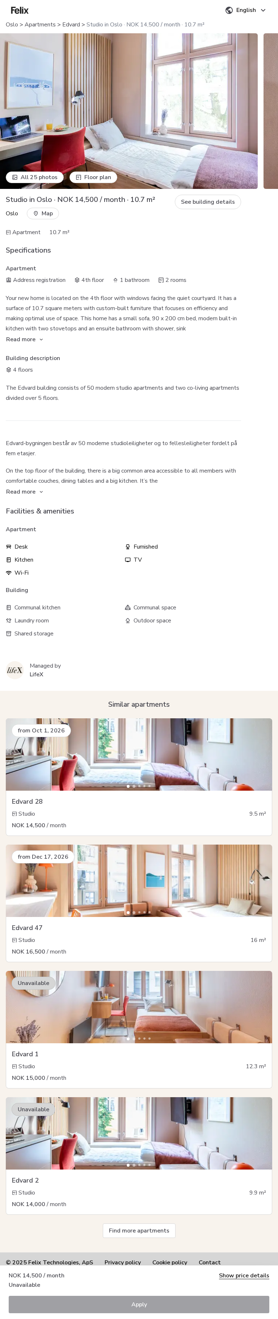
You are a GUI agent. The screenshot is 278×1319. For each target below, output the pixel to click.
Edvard (71, 25)
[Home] (20, 10)
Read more (20, 339)
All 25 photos (39, 177)
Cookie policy (169, 1263)
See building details (208, 202)
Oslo (12, 25)
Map (47, 213)
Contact (210, 1263)
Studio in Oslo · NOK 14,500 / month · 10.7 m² (146, 25)
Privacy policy (123, 1263)
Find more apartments (139, 1231)
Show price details (244, 1276)
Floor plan (97, 177)
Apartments (40, 25)
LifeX (36, 674)
